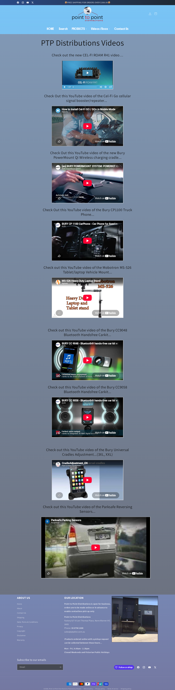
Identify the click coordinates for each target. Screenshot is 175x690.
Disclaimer (21, 635)
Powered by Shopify (74, 689)
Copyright (21, 631)
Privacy (20, 626)
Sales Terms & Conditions (27, 622)
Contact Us (21, 613)
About (19, 608)
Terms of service (112, 688)
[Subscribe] (60, 667)
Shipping (20, 617)
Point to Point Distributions (58, 689)
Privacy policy (100, 688)
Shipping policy (126, 688)
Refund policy (88, 688)
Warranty (21, 640)
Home (19, 604)
